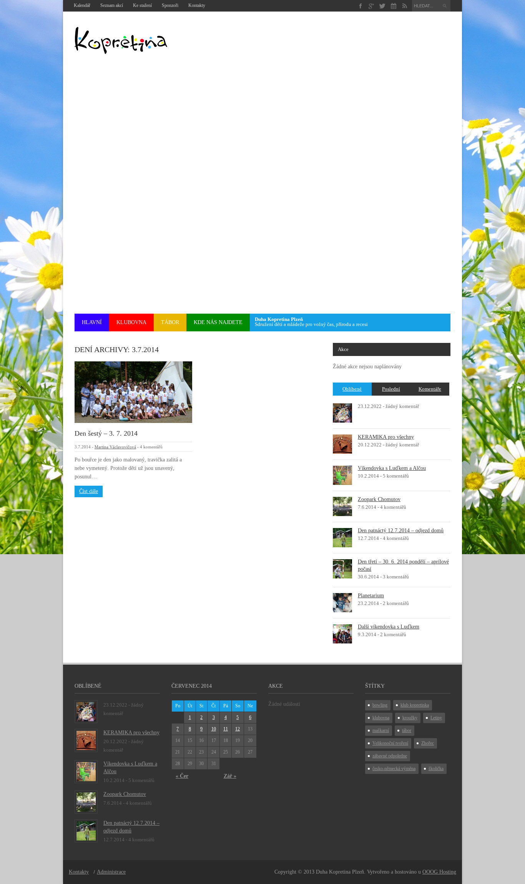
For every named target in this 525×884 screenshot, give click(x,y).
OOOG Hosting (439, 872)
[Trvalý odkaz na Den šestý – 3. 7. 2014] (133, 391)
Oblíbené (352, 389)
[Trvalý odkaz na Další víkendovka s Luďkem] (342, 633)
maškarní (380, 730)
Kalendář (82, 5)
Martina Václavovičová (115, 447)
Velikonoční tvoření (390, 743)
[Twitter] (382, 6)
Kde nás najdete (218, 322)
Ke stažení (142, 5)
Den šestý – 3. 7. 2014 (106, 433)
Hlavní (92, 322)
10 (213, 729)
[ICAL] (393, 6)
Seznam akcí (111, 5)
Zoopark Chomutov (379, 499)
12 (237, 729)
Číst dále (88, 491)
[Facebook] (360, 6)
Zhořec (427, 743)
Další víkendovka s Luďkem (388, 627)
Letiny (436, 717)
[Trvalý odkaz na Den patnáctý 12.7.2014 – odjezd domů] (342, 537)
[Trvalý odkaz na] (342, 412)
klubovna (380, 717)
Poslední (391, 389)
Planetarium (371, 595)
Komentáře (430, 389)
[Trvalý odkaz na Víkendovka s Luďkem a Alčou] (342, 475)
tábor (406, 730)
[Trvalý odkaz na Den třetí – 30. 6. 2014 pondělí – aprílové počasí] (342, 568)
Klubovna (131, 322)
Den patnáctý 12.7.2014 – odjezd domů (401, 530)
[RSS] (404, 6)
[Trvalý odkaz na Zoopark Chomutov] (342, 506)
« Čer (182, 776)
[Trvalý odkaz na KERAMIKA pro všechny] (342, 443)
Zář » (230, 776)
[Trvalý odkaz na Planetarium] (342, 602)
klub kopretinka (414, 705)
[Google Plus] (371, 6)
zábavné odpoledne (389, 756)
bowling (379, 705)
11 (225, 729)
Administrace (111, 872)
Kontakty (196, 5)
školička (436, 768)
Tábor (170, 322)
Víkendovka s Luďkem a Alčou (392, 468)
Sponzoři (170, 5)
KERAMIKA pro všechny (386, 437)
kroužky (409, 717)
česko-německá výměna (393, 768)
